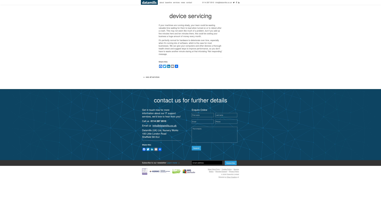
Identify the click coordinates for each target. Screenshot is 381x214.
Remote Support (221, 171)
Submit (196, 148)
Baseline (168, 2)
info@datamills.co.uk (223, 2)
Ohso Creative (232, 177)
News (183, 2)
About (162, 2)
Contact (189, 2)
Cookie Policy (227, 169)
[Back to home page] (149, 2)
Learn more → (173, 162)
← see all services (151, 76)
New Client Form (214, 169)
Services (176, 2)
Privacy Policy (234, 171)
